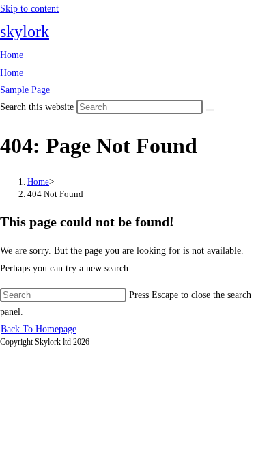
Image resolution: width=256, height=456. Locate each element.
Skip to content (29, 8)
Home (11, 55)
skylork (24, 31)
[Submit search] (210, 110)
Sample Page (25, 90)
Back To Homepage (38, 329)
